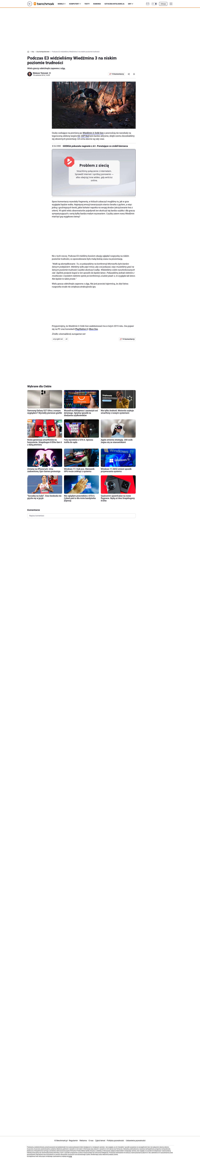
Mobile (61, 4)
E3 (79, 136)
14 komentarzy (118, 74)
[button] (154, 3)
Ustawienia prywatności (135, 1140)
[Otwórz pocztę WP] (148, 4)
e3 (66, 339)
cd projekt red (58, 339)
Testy (87, 4)
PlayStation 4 (81, 329)
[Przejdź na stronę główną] (29, 5)
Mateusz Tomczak (40, 73)
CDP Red (85, 136)
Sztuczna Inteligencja (114, 4)
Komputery (74, 4)
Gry (129, 4)
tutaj (70, 1156)
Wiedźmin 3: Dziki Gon (93, 133)
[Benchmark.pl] (46, 4)
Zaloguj (163, 4)
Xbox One (93, 329)
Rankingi (97, 4)
